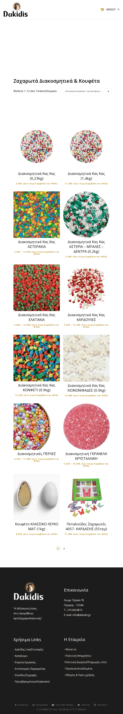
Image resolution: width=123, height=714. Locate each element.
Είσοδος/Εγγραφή (24, 675)
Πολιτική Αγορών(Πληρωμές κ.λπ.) (85, 662)
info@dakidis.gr (81, 615)
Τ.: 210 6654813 (73, 610)
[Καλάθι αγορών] (102, 9)
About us (70, 649)
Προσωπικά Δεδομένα (78, 668)
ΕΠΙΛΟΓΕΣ (38, 164)
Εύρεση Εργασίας (24, 662)
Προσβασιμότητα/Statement (31, 681)
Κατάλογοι (20, 656)
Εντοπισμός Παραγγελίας (29, 668)
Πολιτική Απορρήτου (77, 655)
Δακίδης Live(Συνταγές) (28, 649)
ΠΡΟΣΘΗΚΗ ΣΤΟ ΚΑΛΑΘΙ (88, 233)
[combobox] (86, 91)
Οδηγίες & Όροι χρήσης (79, 675)
